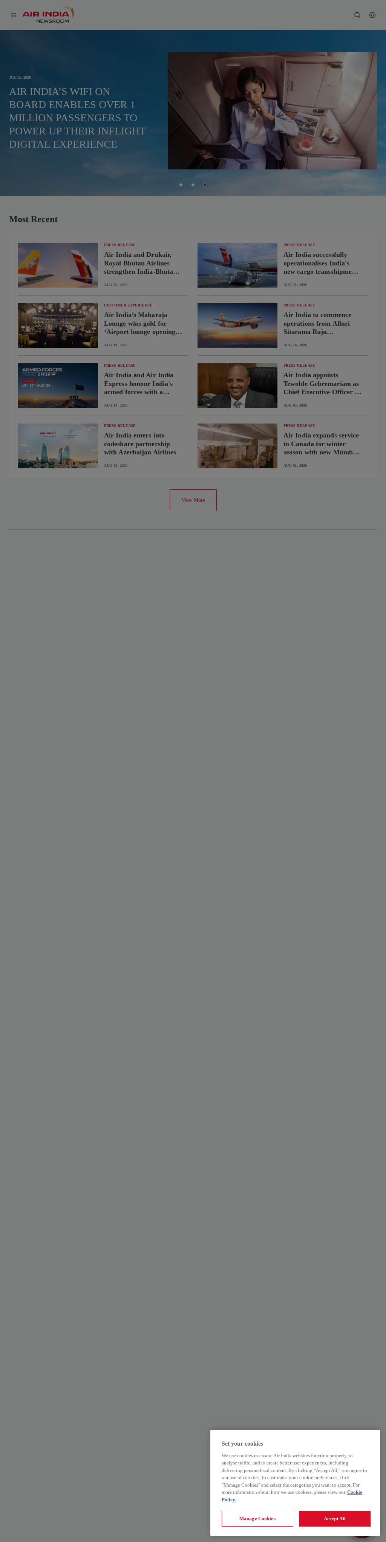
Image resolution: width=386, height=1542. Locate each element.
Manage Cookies (257, 1518)
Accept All (335, 1518)
